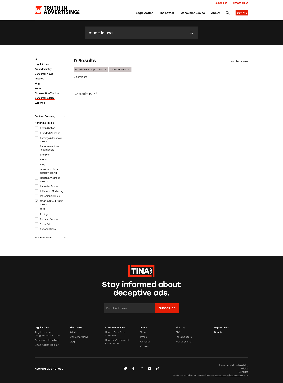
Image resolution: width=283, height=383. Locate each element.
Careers (145, 346)
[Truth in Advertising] (57, 10)
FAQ (178, 332)
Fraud (43, 159)
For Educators (184, 337)
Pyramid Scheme (49, 219)
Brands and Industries (47, 340)
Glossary (181, 327)
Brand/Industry (43, 69)
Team (143, 332)
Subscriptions (48, 229)
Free (42, 164)
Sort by (235, 61)
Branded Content (50, 133)
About (215, 13)
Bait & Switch (47, 128)
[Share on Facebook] (133, 368)
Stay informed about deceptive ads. (141, 288)
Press (38, 88)
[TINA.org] (141, 270)
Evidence (40, 103)
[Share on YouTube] (149, 368)
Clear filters (80, 77)
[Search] (227, 13)
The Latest (166, 13)
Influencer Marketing (51, 191)
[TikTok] (157, 368)
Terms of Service (236, 375)
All (36, 59)
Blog (37, 83)
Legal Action (144, 13)
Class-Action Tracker (47, 93)
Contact (145, 341)
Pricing (44, 214)
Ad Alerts (75, 332)
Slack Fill (45, 224)
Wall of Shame (183, 341)
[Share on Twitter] (125, 368)
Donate (218, 332)
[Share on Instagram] (141, 368)
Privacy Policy (220, 375)
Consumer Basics (193, 13)
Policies (244, 368)
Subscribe (221, 3)
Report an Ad (240, 3)
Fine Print (45, 154)
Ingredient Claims (50, 196)
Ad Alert (39, 78)
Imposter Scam (49, 186)
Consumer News (44, 74)
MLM (42, 209)
